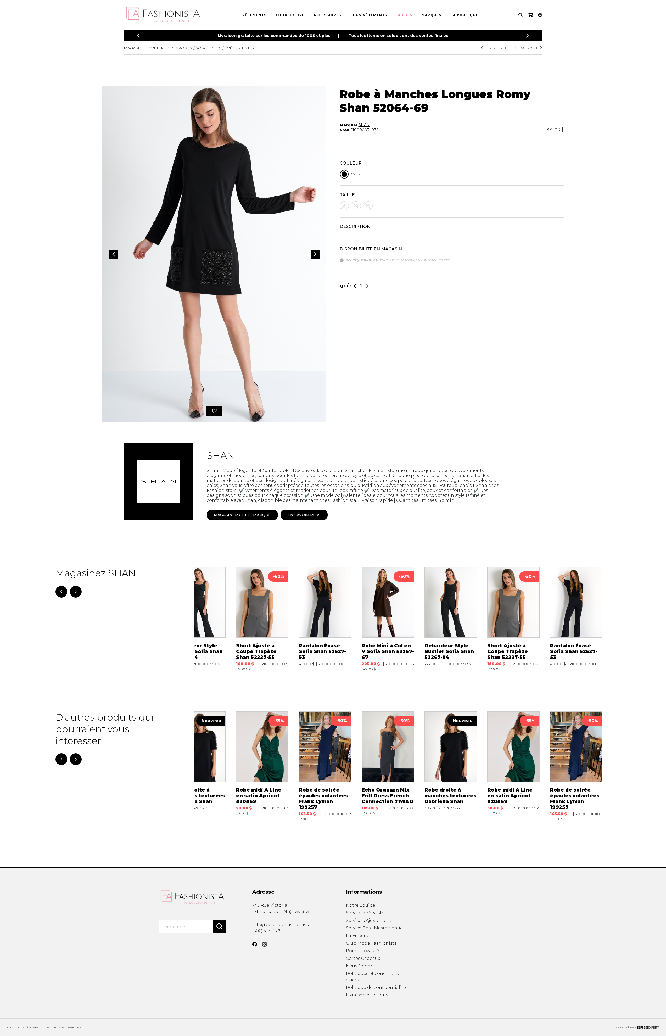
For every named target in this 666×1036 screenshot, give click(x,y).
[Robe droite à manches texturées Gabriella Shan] (199, 766)
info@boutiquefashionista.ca (284, 924)
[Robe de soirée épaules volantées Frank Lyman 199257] (325, 766)
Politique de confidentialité (376, 987)
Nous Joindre (360, 965)
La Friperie (358, 935)
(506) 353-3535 (267, 930)
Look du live (290, 15)
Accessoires (327, 15)
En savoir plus (304, 515)
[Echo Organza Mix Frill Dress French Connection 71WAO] (388, 766)
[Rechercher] (219, 926)
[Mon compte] (540, 15)
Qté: (345, 285)
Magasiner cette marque (242, 515)
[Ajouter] (367, 285)
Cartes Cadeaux (363, 958)
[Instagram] (264, 944)
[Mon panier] (530, 15)
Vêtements (254, 15)
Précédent (497, 47)
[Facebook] (254, 944)
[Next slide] (527, 35)
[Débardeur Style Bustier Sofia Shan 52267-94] (199, 619)
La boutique (464, 15)
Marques (431, 15)
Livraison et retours (367, 995)
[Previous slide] (138, 35)
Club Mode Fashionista (371, 943)
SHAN (364, 124)
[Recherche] (520, 15)
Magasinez (136, 48)
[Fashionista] (192, 897)
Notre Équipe (360, 905)
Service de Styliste (365, 912)
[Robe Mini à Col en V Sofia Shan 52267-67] (388, 619)
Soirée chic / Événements (224, 48)
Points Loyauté (362, 950)
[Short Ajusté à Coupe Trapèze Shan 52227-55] (262, 619)
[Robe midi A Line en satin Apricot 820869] (262, 766)
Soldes (404, 15)
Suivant (529, 47)
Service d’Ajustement (368, 920)
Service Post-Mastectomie (374, 928)
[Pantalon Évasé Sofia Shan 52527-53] (325, 619)
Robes (185, 48)
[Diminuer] (354, 285)
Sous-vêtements (368, 15)
